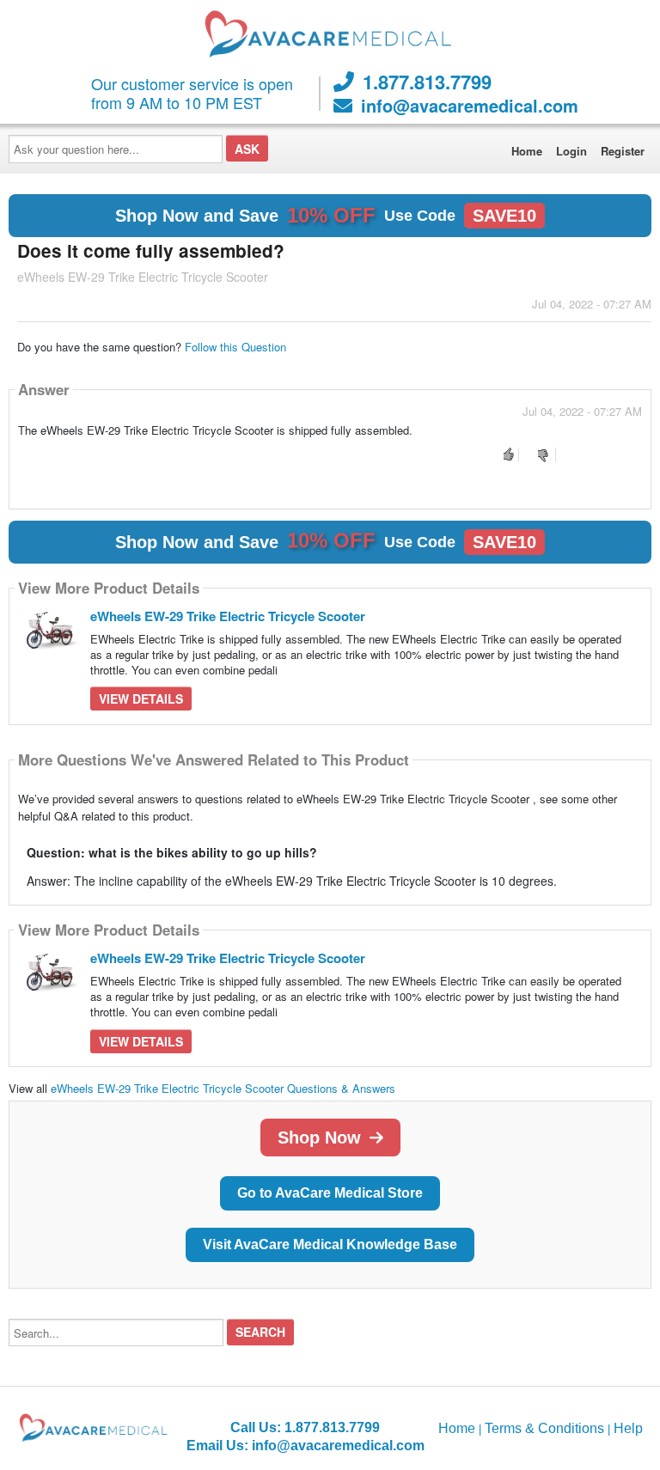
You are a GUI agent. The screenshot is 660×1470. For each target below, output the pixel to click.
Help (628, 1428)
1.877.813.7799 (427, 81)
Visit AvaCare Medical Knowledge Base (330, 1244)
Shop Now (319, 1137)
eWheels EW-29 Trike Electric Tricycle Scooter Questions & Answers (223, 1088)
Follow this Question (235, 347)
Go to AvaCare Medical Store (330, 1193)
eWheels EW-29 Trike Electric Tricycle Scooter (227, 616)
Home (526, 151)
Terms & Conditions (544, 1428)
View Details (141, 698)
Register (623, 151)
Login (571, 151)
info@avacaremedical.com (469, 105)
